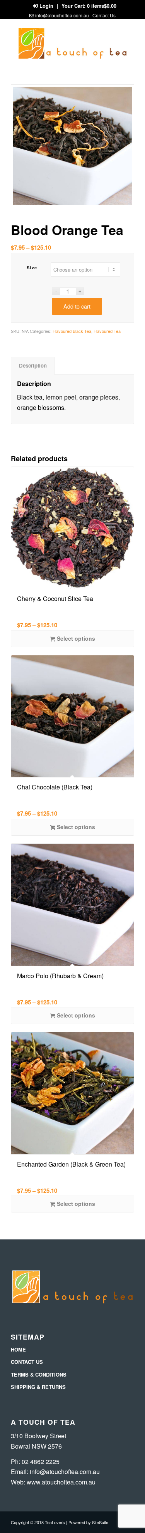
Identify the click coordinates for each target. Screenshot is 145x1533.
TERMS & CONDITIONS (39, 1374)
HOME (18, 1349)
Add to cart (76, 306)
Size (32, 267)
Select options (75, 638)
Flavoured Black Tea (72, 331)
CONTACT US (27, 1361)
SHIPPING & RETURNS (38, 1386)
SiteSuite (100, 1522)
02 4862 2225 (41, 1461)
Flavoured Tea (107, 331)
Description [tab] (33, 365)
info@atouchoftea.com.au (62, 15)
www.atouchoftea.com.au (61, 1482)
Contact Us (104, 15)
